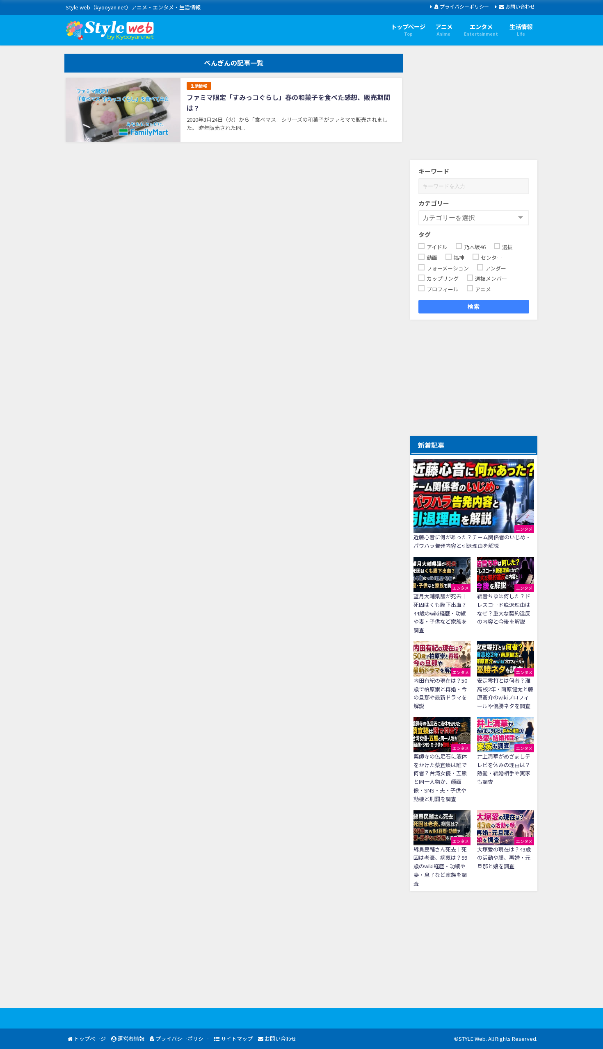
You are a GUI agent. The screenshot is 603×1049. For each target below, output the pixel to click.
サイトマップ (236, 1038)
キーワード (433, 171)
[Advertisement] (473, 105)
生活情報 (199, 86)
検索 (474, 306)
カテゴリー (433, 203)
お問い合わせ (519, 6)
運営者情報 (130, 1038)
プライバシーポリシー (464, 6)
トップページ (89, 1038)
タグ (424, 234)
